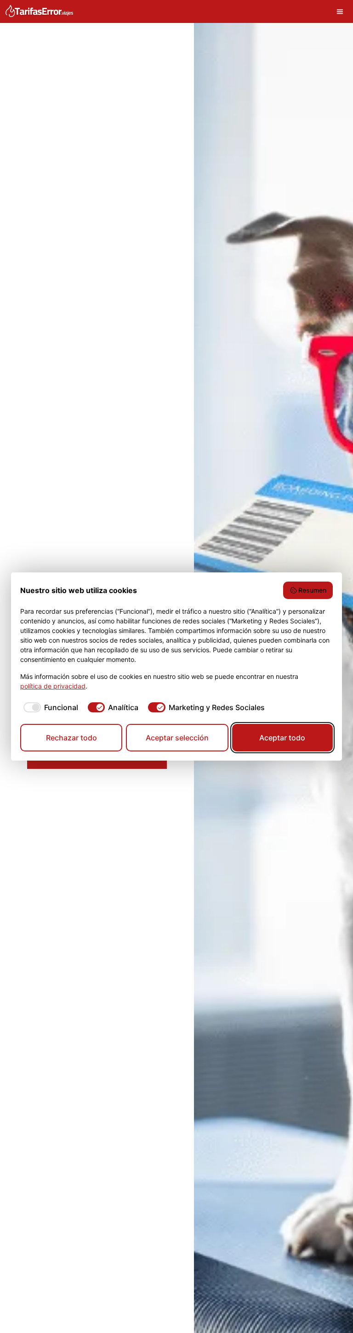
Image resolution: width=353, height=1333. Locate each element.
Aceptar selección (177, 737)
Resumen (312, 590)
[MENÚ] (342, 11)
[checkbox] (49, 707)
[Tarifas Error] (39, 11)
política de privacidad (52, 686)
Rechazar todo (71, 737)
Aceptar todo (282, 737)
